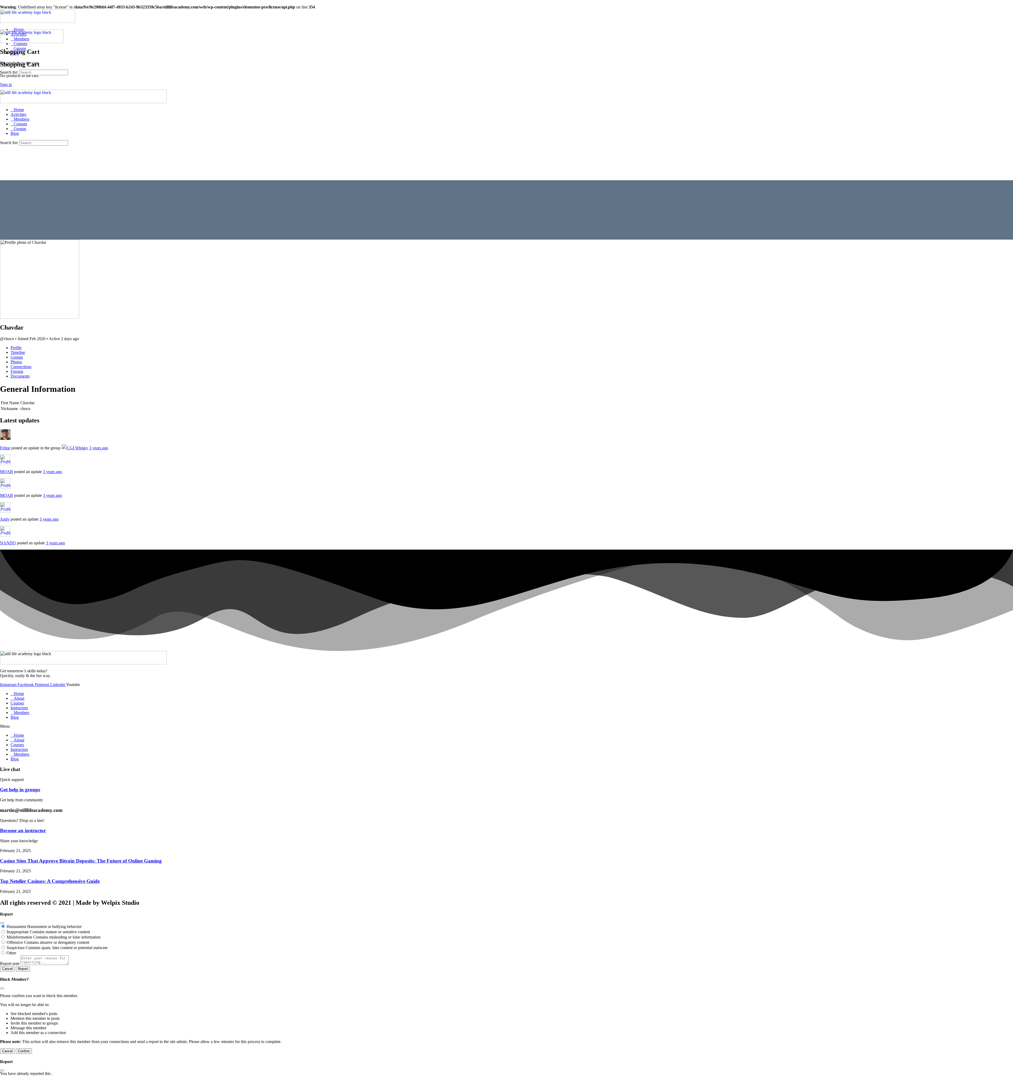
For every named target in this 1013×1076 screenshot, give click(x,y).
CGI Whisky (77, 448)
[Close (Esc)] (2, 923)
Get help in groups (20, 789)
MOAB (6, 471)
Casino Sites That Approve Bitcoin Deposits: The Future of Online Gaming (81, 861)
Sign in (6, 84)
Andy (4, 519)
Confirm (24, 1051)
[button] (506, 726)
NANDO (8, 543)
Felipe (5, 448)
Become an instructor (23, 830)
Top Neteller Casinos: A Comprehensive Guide (50, 881)
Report (23, 969)
